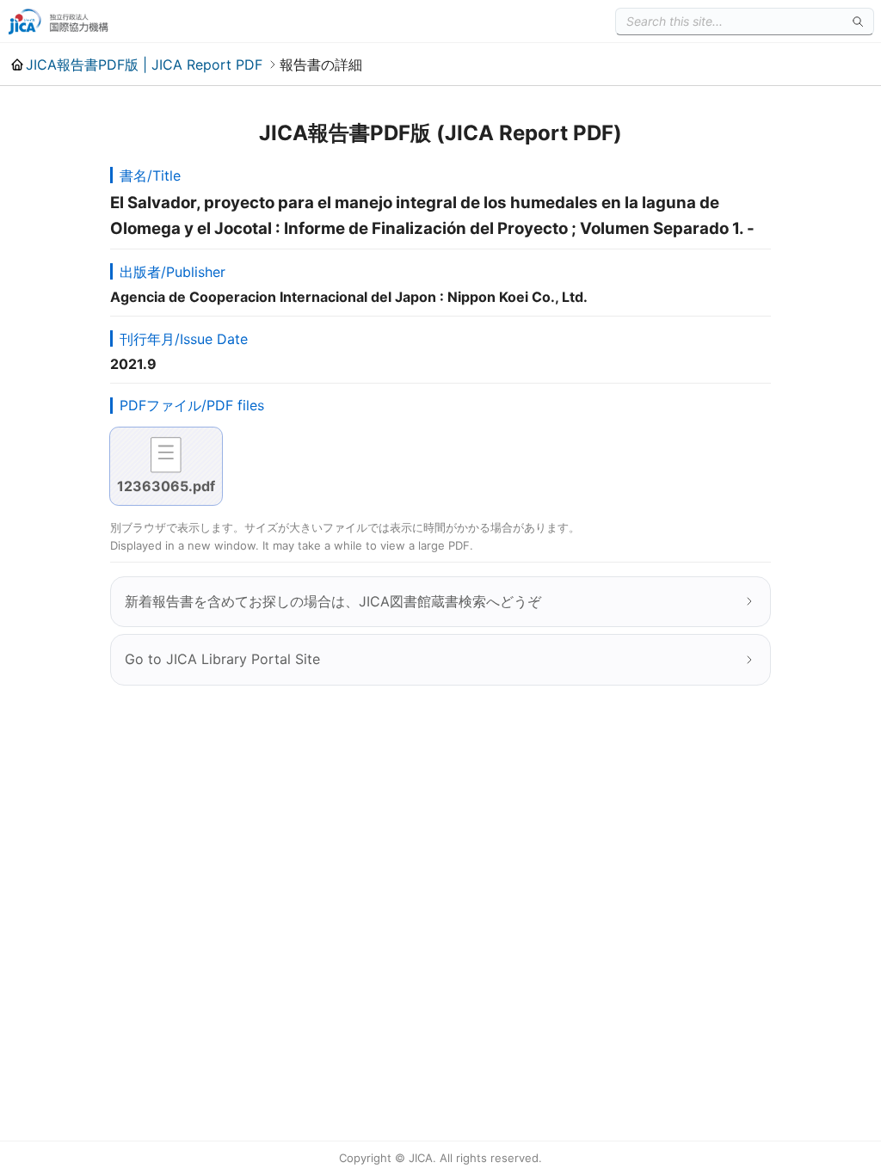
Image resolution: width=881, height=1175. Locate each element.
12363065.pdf (166, 486)
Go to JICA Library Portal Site (222, 658)
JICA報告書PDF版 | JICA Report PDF (144, 64)
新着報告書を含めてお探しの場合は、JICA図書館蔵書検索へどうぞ (333, 601)
